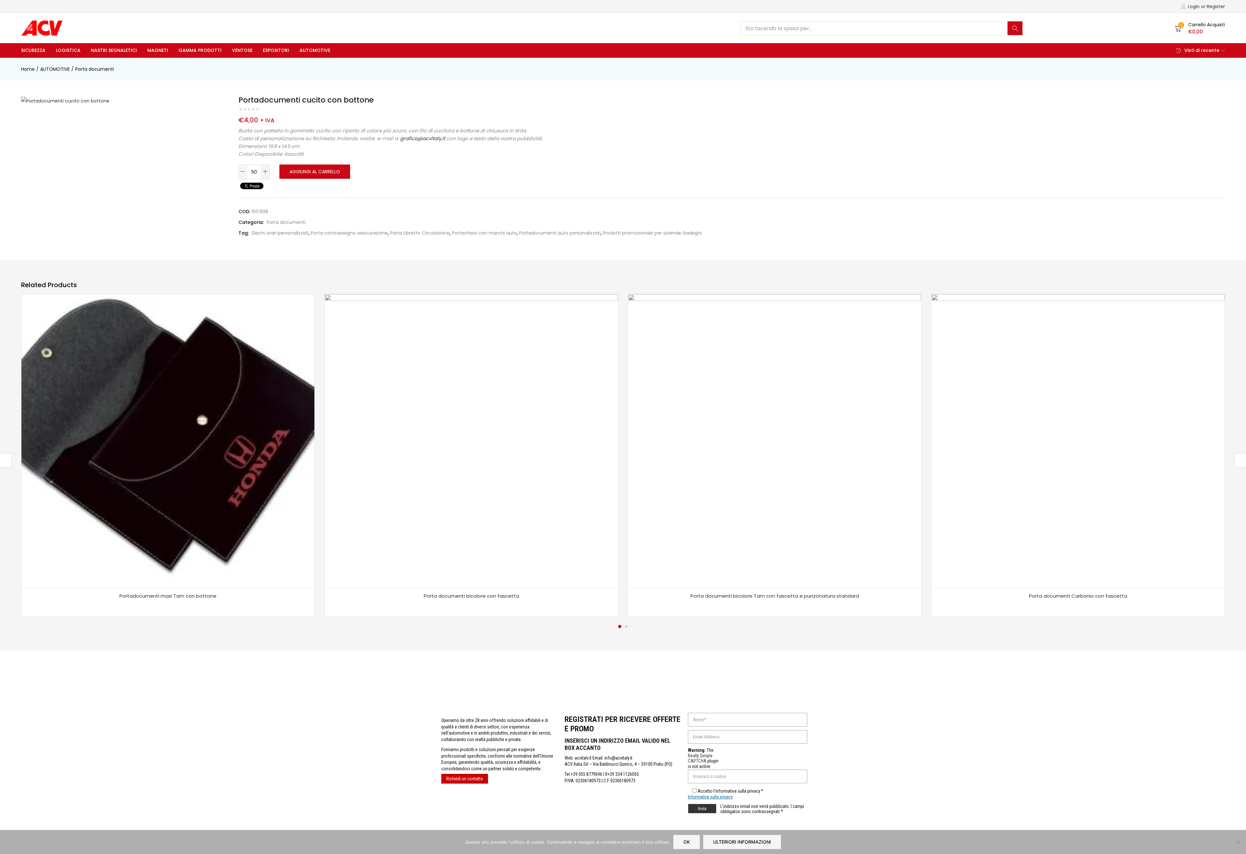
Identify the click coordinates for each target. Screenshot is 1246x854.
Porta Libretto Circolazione (420, 233)
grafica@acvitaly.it (422, 138)
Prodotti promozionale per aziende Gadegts (652, 233)
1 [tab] (619, 626)
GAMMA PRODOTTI (200, 50)
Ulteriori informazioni (742, 842)
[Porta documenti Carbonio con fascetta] (1078, 440)
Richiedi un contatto (464, 778)
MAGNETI (157, 50)
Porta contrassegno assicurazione (349, 233)
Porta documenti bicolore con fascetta (471, 595)
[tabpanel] (168, 455)
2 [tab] (626, 626)
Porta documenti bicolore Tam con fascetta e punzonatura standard (774, 595)
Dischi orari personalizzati (280, 233)
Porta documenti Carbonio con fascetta (1078, 595)
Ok (686, 842)
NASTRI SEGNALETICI (114, 50)
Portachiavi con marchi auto (484, 233)
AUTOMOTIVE (314, 50)
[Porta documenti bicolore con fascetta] (471, 440)
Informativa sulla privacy (710, 796)
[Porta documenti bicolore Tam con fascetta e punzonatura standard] (774, 440)
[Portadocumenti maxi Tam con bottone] (167, 440)
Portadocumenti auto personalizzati (560, 233)
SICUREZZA (33, 50)
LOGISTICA (68, 50)
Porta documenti (94, 69)
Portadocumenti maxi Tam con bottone (167, 595)
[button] (1200, 28)
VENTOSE (242, 50)
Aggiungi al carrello (314, 171)
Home (28, 69)
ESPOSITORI (276, 50)
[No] (1238, 842)
